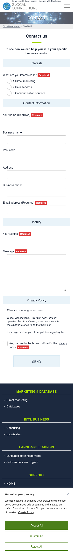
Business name (12, 132)
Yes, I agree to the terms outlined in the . (38, 345)
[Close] (68, 493)
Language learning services (23, 455)
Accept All (37, 525)
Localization (13, 434)
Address (8, 167)
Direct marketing (16, 400)
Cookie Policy (26, 512)
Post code (9, 150)
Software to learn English (22, 462)
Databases (13, 406)
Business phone (13, 185)
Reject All (36, 546)
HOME (10, 483)
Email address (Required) (18, 202)
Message (8, 251)
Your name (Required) (16, 115)
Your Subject (10, 234)
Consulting (13, 428)
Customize (36, 536)
